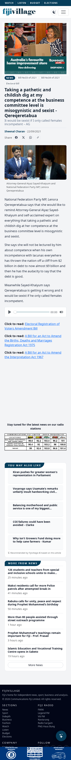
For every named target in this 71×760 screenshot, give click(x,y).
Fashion (6, 722)
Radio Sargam (45, 722)
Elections (7, 736)
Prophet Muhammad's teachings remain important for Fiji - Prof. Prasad (34, 634)
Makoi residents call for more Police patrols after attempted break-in (31, 587)
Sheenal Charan (15, 131)
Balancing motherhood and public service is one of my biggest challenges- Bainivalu (35, 508)
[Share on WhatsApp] (31, 137)
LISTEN (22, 3)
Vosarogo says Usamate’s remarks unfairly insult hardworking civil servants (35, 492)
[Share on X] (23, 137)
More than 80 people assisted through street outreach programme (33, 618)
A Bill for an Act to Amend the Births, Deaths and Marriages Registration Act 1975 (33, 340)
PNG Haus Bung (46, 726)
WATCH (9, 3)
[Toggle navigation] (63, 12)
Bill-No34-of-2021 (50, 77)
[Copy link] (38, 137)
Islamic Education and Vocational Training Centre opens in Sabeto (35, 650)
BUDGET (35, 3)
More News (35, 665)
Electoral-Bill (12, 83)
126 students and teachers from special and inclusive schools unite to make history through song (33, 573)
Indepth (6, 716)
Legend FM (43, 712)
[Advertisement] (35, 393)
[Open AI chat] (61, 736)
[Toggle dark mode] (54, 12)
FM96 (41, 709)
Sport (5, 712)
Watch (5, 726)
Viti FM (41, 716)
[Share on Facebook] (16, 137)
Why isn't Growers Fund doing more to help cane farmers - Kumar (36, 539)
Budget (6, 733)
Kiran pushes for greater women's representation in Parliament (35, 473)
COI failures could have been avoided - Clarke (31, 523)
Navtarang (43, 719)
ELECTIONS (51, 3)
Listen (5, 729)
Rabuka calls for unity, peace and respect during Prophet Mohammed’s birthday (34, 602)
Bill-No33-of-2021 (27, 77)
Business (7, 719)
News (5, 709)
